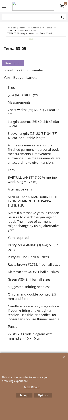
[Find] (62, 17)
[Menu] (4, 6)
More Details (32, 387)
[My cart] (62, 6)
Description (13, 63)
